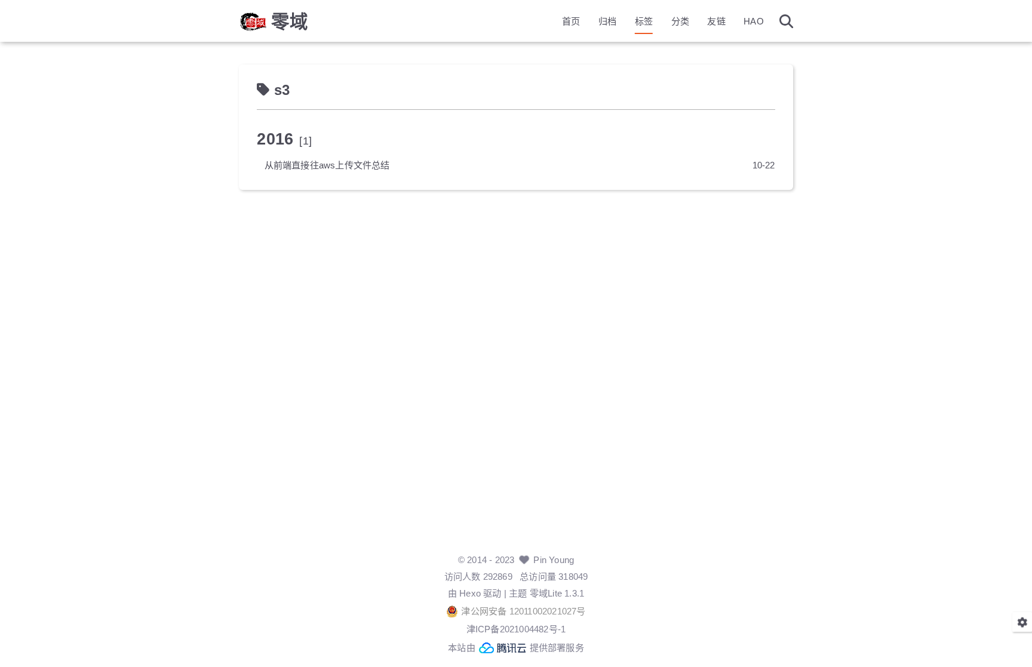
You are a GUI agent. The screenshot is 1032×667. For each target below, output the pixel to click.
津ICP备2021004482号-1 (516, 629)
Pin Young (553, 560)
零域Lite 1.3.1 (557, 593)
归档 (607, 21)
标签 (644, 21)
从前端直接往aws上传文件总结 (327, 165)
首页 (571, 21)
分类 (680, 21)
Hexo (470, 593)
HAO (754, 21)
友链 (716, 21)
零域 (289, 21)
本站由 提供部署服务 (516, 648)
